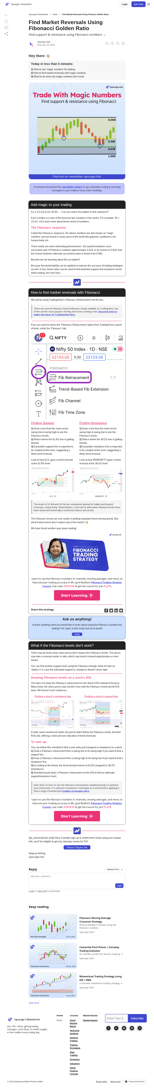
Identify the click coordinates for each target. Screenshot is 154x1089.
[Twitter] (108, 1028)
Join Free (138, 4)
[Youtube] (124, 1028)
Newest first (113, 869)
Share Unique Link (77, 847)
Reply (77, 634)
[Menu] (148, 4)
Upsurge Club (43, 42)
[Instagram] (139, 1028)
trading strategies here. (75, 790)
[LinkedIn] (116, 1028)
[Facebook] (132, 1028)
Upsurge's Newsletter (38, 14)
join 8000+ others (72, 186)
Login (125, 4)
